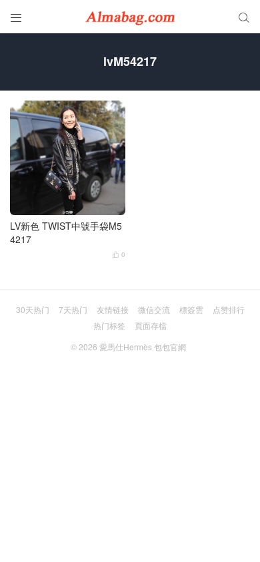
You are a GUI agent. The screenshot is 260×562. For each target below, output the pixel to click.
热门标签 (109, 325)
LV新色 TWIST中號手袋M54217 (66, 233)
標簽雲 (191, 309)
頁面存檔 (151, 325)
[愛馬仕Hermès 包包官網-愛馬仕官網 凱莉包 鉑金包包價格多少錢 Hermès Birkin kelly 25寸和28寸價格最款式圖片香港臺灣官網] (130, 17)
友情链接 (113, 309)
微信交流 (154, 309)
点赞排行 (229, 309)
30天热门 (32, 309)
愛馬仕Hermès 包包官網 (142, 346)
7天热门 (73, 309)
